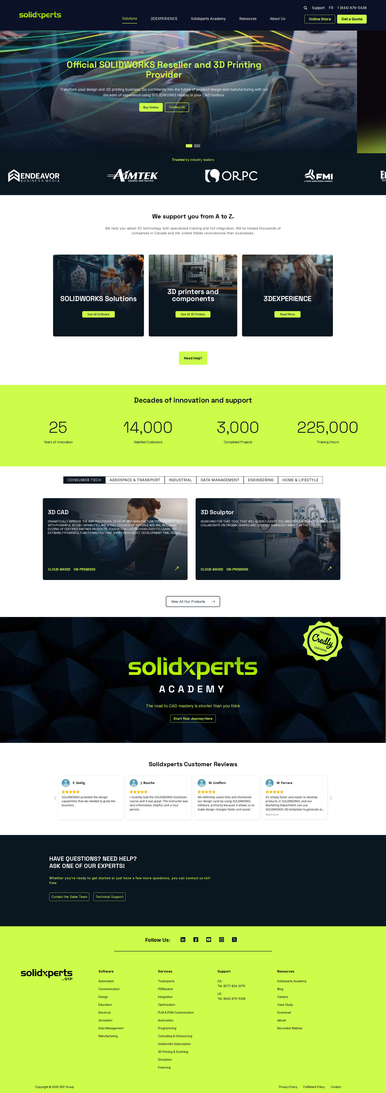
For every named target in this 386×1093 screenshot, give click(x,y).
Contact (336, 1087)
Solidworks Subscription (174, 1044)
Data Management (111, 1028)
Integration (165, 996)
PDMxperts (165, 989)
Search (305, 8)
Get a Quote (351, 19)
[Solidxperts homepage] (40, 15)
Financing (164, 1067)
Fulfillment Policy (314, 1087)
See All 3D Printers (193, 314)
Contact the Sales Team (69, 897)
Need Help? (193, 358)
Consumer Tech (84, 480)
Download (284, 1012)
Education (105, 1004)
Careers (282, 996)
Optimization (166, 1004)
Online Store (320, 19)
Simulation (105, 1020)
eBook (281, 1020)
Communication (109, 989)
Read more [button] (204, 814)
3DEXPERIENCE (164, 18)
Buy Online (180, 107)
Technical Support (109, 897)
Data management (220, 480)
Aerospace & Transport (135, 480)
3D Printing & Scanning (173, 1051)
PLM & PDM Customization (176, 1012)
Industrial (180, 480)
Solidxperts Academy (208, 18)
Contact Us (206, 107)
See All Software (98, 314)
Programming (167, 1028)
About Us (277, 18)
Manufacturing (108, 1036)
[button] (331, 799)
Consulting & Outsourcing (175, 1036)
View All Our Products (188, 601)
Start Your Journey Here (192, 719)
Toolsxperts (166, 981)
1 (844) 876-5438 (352, 8)
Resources (248, 18)
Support (318, 7)
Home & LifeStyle (300, 480)
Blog (280, 989)
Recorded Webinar (290, 1028)
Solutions (129, 18)
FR (331, 8)
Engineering (261, 480)
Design (103, 996)
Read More (287, 314)
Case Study (285, 1004)
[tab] (189, 145)
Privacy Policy (288, 1087)
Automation (106, 981)
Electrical (105, 1012)
